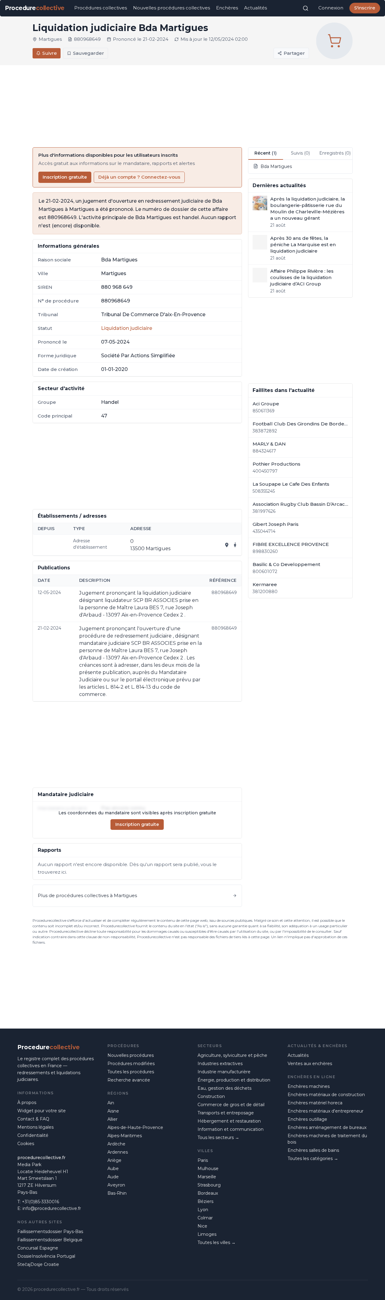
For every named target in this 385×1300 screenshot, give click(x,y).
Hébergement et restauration (229, 1121)
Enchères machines (309, 1086)
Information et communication (231, 1129)
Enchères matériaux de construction (326, 1094)
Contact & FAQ (33, 1119)
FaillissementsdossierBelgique (49, 1239)
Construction (211, 1096)
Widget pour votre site (41, 1110)
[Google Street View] (235, 545)
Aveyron (116, 1185)
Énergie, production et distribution (234, 1080)
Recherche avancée (128, 1080)
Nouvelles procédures (130, 1055)
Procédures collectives (100, 8)
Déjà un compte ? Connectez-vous (139, 177)
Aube (113, 1168)
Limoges (207, 1234)
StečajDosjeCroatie (38, 1264)
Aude (113, 1176)
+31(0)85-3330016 (40, 1201)
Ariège (114, 1160)
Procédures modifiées (131, 1063)
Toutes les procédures (130, 1072)
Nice (202, 1226)
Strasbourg (209, 1185)
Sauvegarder (88, 53)
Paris (203, 1160)
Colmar (205, 1218)
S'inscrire (364, 8)
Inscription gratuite (65, 177)
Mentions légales (35, 1127)
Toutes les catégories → (313, 1158)
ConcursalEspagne (37, 1248)
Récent (265, 153)
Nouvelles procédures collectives (171, 8)
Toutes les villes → (217, 1242)
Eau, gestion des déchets (224, 1088)
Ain (110, 1103)
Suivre (49, 53)
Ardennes (117, 1152)
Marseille (207, 1176)
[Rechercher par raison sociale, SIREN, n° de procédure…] (305, 8)
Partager (294, 53)
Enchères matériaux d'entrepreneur (325, 1111)
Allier (112, 1119)
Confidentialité (32, 1135)
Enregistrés (335, 153)
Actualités (255, 8)
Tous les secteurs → (218, 1137)
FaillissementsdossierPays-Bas (50, 1231)
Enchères (227, 8)
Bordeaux (208, 1193)
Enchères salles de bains (313, 1150)
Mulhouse (208, 1168)
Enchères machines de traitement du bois (327, 1139)
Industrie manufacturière (224, 1072)
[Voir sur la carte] (226, 545)
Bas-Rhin (117, 1193)
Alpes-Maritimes (124, 1135)
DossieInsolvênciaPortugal (46, 1256)
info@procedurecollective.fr (52, 1208)
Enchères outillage (307, 1119)
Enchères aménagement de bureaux (327, 1127)
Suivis (300, 153)
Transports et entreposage (226, 1113)
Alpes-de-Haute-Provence (135, 1127)
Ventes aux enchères (310, 1063)
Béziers (205, 1201)
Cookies (25, 1143)
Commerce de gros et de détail (231, 1104)
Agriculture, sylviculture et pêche (232, 1055)
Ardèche (116, 1144)
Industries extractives (220, 1063)
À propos (26, 1102)
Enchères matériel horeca (315, 1103)
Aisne (113, 1111)
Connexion (330, 8)
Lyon (203, 1209)
